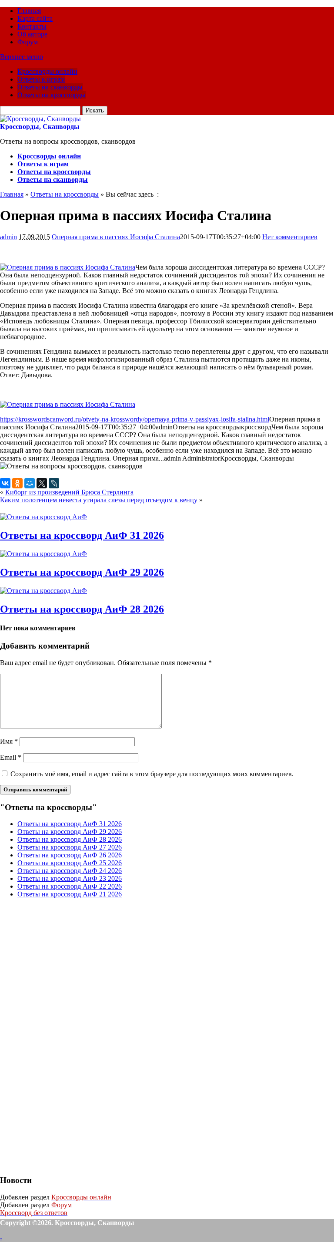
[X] (42, 483)
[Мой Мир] (29, 483)
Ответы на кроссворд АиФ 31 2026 (82, 535)
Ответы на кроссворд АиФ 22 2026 (69, 886)
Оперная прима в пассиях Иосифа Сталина (116, 236)
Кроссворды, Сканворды (40, 126)
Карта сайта (35, 18)
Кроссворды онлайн (47, 71)
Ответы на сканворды (50, 87)
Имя (9, 741)
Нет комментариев (289, 236)
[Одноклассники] (17, 483)
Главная (29, 10)
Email (10, 757)
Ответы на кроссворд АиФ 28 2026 (82, 609)
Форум (27, 42)
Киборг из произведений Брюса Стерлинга (69, 492)
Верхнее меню (21, 56)
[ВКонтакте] (5, 483)
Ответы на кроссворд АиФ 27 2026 (69, 847)
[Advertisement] (65, 1035)
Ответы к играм (41, 79)
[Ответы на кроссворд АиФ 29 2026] (43, 553)
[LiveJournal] (54, 483)
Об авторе (32, 34)
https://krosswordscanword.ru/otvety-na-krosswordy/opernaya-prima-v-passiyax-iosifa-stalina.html (134, 419)
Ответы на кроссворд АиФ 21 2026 (69, 894)
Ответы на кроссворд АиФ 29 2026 (82, 572)
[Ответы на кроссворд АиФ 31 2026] (43, 517)
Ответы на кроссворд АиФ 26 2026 (69, 855)
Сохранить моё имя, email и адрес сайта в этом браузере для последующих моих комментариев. (152, 773)
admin (8, 236)
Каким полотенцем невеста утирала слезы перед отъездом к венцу (98, 500)
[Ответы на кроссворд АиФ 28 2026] (43, 590)
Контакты (32, 26)
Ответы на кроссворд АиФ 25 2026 (69, 862)
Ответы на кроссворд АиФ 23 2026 (69, 878)
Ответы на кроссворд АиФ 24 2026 (69, 870)
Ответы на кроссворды (51, 95)
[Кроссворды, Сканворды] (40, 118)
